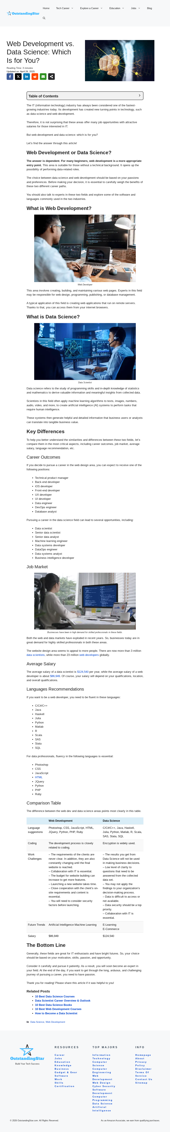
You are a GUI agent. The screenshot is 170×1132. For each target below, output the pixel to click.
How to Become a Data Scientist (56, 1013)
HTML (38, 777)
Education (114, 8)
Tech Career (62, 8)
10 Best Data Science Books (53, 1005)
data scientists (36, 655)
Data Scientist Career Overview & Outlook (62, 1000)
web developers (89, 655)
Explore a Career (89, 8)
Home (46, 8)
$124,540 (82, 671)
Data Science (37, 1022)
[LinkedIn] (26, 76)
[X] (18, 76)
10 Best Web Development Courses (58, 1009)
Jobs (133, 8)
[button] (44, 18)
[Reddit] (35, 76)
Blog (149, 8)
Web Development (55, 1022)
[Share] (51, 76)
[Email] (43, 76)
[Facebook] (10, 76)
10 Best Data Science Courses (55, 996)
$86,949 (55, 676)
